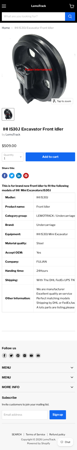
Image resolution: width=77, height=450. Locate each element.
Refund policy (57, 434)
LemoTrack (13, 134)
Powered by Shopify (38, 443)
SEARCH (17, 434)
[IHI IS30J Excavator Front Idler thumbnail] (8, 114)
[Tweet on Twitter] (12, 175)
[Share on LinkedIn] (19, 175)
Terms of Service (35, 434)
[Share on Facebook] (4, 175)
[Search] (70, 16)
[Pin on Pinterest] (26, 175)
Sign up (58, 414)
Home (6, 28)
